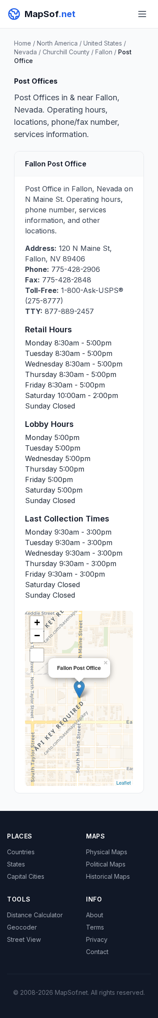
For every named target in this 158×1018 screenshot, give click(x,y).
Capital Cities (25, 876)
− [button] (37, 635)
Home (22, 43)
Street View (24, 939)
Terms (95, 927)
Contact (97, 951)
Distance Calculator (35, 915)
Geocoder (22, 927)
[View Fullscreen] (36, 655)
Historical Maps (108, 876)
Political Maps (106, 864)
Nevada (25, 52)
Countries (21, 852)
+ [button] (37, 622)
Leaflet (123, 782)
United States (102, 43)
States (16, 864)
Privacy (97, 939)
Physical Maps (106, 852)
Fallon (103, 52)
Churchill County (66, 52)
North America (57, 43)
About (94, 915)
